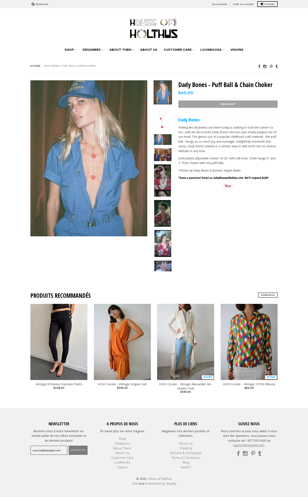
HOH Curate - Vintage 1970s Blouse (249, 384)
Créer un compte (243, 4)
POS (135, 483)
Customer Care (178, 50)
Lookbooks (211, 50)
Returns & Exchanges (186, 453)
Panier (269, 4)
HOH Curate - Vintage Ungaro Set (122, 384)
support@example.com (248, 445)
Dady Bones (189, 119)
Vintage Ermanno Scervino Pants (59, 384)
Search (186, 467)
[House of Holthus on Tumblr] (277, 66)
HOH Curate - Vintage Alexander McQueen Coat (185, 386)
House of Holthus (160, 479)
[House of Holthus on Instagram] (265, 66)
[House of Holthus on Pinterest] (271, 66)
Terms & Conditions (186, 458)
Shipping (185, 448)
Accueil (35, 66)
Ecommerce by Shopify (160, 483)
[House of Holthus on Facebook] (259, 66)
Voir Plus (268, 295)
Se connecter (219, 4)
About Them (120, 50)
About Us (148, 50)
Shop (69, 50)
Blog (185, 462)
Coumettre (78, 450)
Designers (92, 50)
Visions (236, 50)
